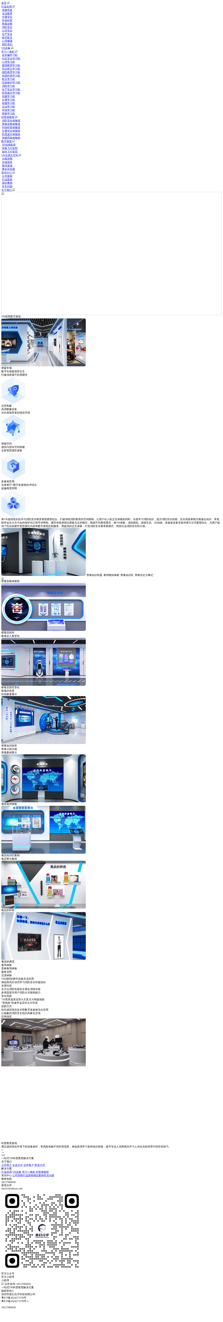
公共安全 (7, 30)
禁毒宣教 (7, 23)
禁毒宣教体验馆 (11, 124)
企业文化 (17, 1165)
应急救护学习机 (11, 82)
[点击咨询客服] (111, 1313)
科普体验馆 (8, 117)
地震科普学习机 (11, 75)
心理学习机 (8, 62)
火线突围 (7, 158)
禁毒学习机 (8, 113)
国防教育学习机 (11, 72)
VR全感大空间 (10, 155)
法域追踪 (7, 162)
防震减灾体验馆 (11, 134)
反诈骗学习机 (10, 55)
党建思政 (7, 10)
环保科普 (7, 20)
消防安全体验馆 (11, 120)
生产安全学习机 (11, 89)
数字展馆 (6, 141)
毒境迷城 (7, 165)
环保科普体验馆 (11, 127)
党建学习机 (8, 96)
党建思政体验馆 (11, 137)
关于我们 (6, 190)
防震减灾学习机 (11, 93)
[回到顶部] (111, 1319)
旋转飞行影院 (10, 151)
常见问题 (7, 186)
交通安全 (7, 17)
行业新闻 (7, 179)
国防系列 (7, 44)
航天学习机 (8, 79)
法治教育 (7, 13)
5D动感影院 (9, 144)
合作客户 (29, 1165)
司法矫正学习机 (11, 68)
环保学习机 (8, 110)
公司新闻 (7, 176)
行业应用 (6, 6)
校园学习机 (8, 103)
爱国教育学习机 (11, 65)
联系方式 (40, 1165)
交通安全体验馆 (11, 130)
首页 (4, 3)
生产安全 (7, 34)
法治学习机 (8, 106)
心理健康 (7, 41)
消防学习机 (8, 86)
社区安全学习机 (11, 58)
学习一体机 (8, 51)
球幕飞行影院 (10, 148)
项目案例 (7, 183)
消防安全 (7, 27)
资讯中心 (6, 172)
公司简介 (6, 1165)
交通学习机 (8, 99)
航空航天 (7, 37)
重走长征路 (8, 169)
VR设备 (6, 48)
